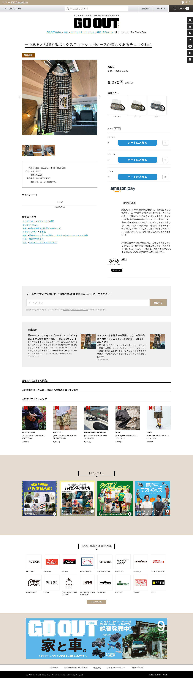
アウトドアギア (30, 232)
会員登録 (146, 8)
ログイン (161, 8)
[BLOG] (190, 33)
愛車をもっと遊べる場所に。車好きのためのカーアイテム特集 (58, 235)
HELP (187, 2)
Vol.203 (19, 2)
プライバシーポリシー (79, 310)
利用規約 (66, 310)
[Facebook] (190, 40)
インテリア (42, 221)
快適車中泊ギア (36, 239)
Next (99, 96)
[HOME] (190, 20)
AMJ (124, 259)
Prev (19, 96)
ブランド (27, 225)
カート (183, 8)
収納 (52, 221)
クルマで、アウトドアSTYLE (43, 242)
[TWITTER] (190, 53)
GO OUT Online (54, 32)
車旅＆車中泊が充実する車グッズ (45, 228)
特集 (66, 32)
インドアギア (29, 221)
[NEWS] (190, 26)
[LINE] (190, 46)
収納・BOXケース (105, 32)
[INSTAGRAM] (190, 60)
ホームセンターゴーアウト (83, 32)
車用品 (43, 232)
